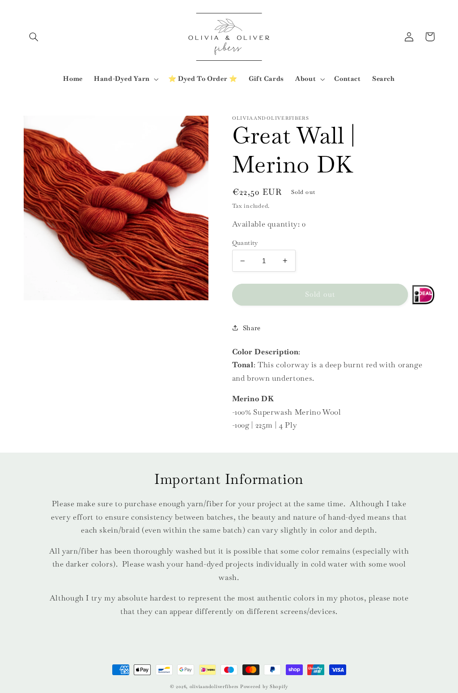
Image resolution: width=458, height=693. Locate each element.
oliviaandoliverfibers (214, 686)
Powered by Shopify (264, 686)
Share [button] (252, 327)
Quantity (245, 243)
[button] (34, 36)
